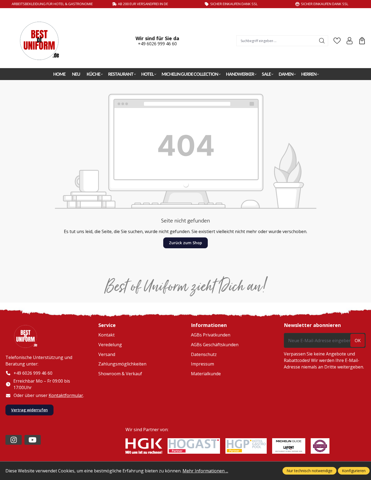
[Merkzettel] (337, 40)
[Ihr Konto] (349, 40)
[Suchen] (322, 40)
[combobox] (276, 40)
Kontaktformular (66, 395)
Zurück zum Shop (185, 242)
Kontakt (106, 335)
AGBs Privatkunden (210, 335)
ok (358, 341)
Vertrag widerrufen (29, 409)
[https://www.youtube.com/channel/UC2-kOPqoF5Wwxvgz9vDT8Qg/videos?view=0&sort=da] (32, 440)
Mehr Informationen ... (205, 471)
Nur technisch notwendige (309, 470)
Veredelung (110, 345)
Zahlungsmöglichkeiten (122, 364)
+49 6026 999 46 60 (157, 44)
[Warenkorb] (362, 40)
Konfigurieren (354, 470)
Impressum (202, 364)
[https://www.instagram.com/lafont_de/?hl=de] (13, 440)
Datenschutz (204, 354)
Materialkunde (206, 374)
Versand (106, 354)
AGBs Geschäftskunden (214, 345)
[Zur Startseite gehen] (42, 41)
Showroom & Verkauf (120, 374)
